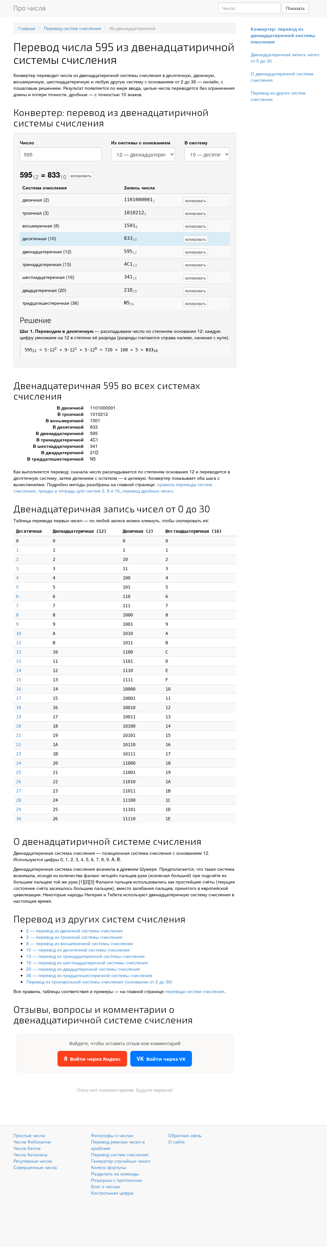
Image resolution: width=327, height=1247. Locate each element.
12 (18, 651)
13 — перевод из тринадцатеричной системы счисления (85, 956)
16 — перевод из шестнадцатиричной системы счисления (87, 962)
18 (18, 707)
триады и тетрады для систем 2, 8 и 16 (79, 490)
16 (18, 689)
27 (18, 790)
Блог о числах (105, 1186)
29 (18, 809)
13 (18, 661)
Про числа (29, 8)
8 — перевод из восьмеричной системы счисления (79, 943)
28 (18, 800)
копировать (81, 175)
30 (18, 818)
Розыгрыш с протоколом (116, 1180)
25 (18, 772)
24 (18, 763)
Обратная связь (185, 1135)
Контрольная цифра (112, 1193)
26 (18, 781)
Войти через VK (161, 1058)
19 (18, 716)
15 (18, 679)
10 (18, 633)
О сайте (176, 1141)
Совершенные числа (35, 1167)
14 (18, 670)
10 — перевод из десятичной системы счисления (78, 949)
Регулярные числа (32, 1161)
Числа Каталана (30, 1154)
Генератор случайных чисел (120, 1161)
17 (18, 698)
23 (18, 753)
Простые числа (29, 1135)
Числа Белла (27, 1148)
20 (18, 726)
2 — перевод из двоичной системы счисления (74, 930)
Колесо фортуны (108, 1167)
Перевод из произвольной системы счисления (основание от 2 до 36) (99, 981)
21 (18, 735)
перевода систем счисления (194, 991)
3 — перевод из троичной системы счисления (74, 937)
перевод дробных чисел (147, 490)
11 (18, 642)
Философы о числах (112, 1135)
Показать (295, 8)
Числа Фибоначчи (32, 1141)
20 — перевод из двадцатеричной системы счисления (83, 969)
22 (18, 744)
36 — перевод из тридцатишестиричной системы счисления (89, 975)
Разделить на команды (115, 1173)
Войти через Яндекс (92, 1058)
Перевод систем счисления (119, 1154)
